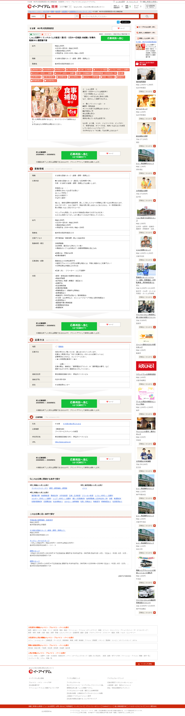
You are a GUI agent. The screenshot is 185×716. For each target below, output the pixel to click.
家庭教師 (66, 640)
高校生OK (54, 495)
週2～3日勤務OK (78, 498)
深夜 (110, 498)
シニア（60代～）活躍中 (62, 498)
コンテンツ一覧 (33, 658)
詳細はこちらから (145, 91)
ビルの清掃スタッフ (143, 250)
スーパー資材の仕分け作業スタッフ (146, 346)
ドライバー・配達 (109, 632)
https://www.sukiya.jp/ (63, 442)
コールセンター (39, 640)
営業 (117, 632)
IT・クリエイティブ (140, 630)
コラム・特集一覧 (46, 658)
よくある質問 (120, 1)
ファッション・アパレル (77, 630)
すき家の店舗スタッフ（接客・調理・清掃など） (48, 530)
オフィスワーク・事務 (93, 630)
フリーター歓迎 (87, 495)
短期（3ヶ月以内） (95, 656)
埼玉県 (50, 648)
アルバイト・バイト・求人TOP (38, 11)
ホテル (135, 640)
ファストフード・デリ (40, 488)
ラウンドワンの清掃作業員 (146, 374)
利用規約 (69, 706)
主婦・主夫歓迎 (74, 495)
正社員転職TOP (34, 685)
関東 (52, 11)
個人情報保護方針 (120, 706)
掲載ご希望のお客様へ (150, 1)
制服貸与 (96, 501)
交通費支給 (47, 501)
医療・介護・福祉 (43, 632)
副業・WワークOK (113, 656)
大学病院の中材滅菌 (143, 461)
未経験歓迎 (45, 495)
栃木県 (58, 11)
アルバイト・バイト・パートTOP (40, 682)
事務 (71, 640)
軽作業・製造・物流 (60, 630)
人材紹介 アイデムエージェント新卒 (79, 696)
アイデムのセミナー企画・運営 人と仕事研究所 (82, 690)
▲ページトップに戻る (145, 664)
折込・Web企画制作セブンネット (118, 688)
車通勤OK (117, 498)
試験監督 (49, 640)
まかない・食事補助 (71, 501)
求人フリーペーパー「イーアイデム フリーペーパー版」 (85, 685)
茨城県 (62, 648)
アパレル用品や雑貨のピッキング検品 (146, 403)
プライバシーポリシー (93, 706)
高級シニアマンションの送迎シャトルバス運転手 (146, 571)
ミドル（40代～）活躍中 (104, 495)
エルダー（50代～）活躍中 (41, 498)
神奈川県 (37, 648)
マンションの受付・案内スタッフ (146, 433)
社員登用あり (117, 501)
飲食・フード (47, 630)
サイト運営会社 (151, 706)
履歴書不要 (36, 495)
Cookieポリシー (107, 706)
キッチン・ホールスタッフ (39, 541)
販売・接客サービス (35, 630)
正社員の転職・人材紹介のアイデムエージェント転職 (85, 693)
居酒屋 (94, 640)
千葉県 (44, 648)
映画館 (81, 640)
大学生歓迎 (63, 495)
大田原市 (65, 11)
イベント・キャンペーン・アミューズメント (118, 630)
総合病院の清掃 (141, 136)
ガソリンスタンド (125, 640)
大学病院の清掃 (141, 191)
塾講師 (108, 640)
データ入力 (57, 640)
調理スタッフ (35, 551)
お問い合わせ (60, 706)
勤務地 (61, 347)
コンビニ (115, 640)
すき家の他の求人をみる (72, 424)
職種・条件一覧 (144, 656)
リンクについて (79, 706)
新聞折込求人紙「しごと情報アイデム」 (80, 688)
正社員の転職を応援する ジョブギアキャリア (82, 698)
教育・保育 (32, 632)
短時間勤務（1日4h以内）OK (97, 498)
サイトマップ (133, 1)
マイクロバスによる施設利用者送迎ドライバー (146, 601)
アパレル (88, 640)
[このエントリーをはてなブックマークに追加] (118, 23)
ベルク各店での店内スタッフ (146, 219)
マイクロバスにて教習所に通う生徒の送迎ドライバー (146, 316)
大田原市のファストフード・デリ (80, 11)
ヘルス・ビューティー (128, 632)
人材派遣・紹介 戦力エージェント (119, 685)
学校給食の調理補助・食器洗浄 (41, 520)
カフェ (30, 640)
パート (84, 488)
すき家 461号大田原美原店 (146, 42)
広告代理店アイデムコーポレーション (120, 682)
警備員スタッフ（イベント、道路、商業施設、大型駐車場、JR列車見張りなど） (146, 281)
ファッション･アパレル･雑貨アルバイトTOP (44, 688)
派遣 (104, 656)
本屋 (75, 640)
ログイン (150, 6)
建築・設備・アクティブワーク (90, 632)
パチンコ (101, 640)
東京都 (30, 648)
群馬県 (56, 648)
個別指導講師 (141, 82)
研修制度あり (106, 501)
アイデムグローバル (73, 682)
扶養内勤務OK (37, 501)
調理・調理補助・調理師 (58, 488)
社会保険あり (58, 501)
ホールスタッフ (141, 109)
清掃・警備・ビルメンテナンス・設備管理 (65, 632)
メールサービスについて (136, 706)
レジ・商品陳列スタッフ (145, 163)
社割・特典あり (86, 501)
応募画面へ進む (115, 38)
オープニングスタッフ (79, 656)
